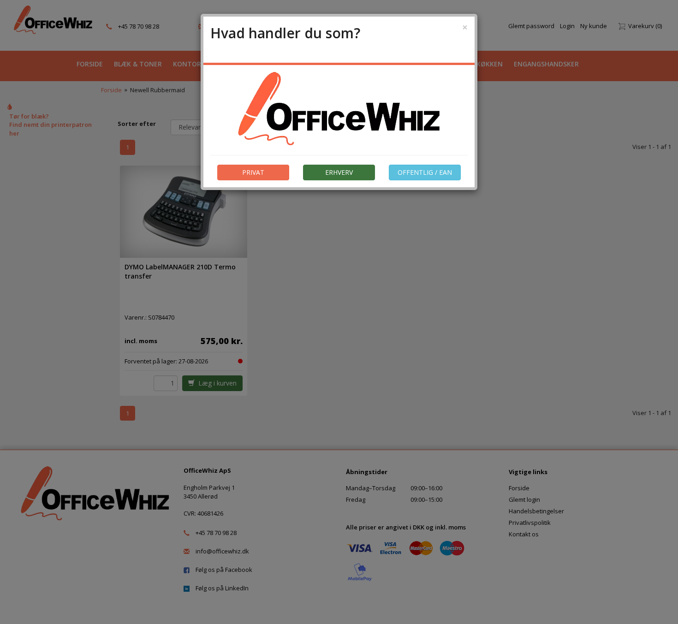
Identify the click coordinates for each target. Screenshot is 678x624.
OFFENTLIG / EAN (425, 172)
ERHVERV (339, 172)
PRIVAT (253, 172)
